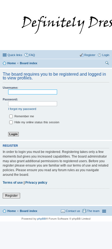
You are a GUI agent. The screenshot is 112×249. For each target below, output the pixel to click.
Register (11, 196)
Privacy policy (36, 183)
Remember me (24, 116)
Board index (28, 211)
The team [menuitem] (93, 211)
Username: (10, 87)
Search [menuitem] (107, 64)
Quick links (15, 55)
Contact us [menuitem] (73, 211)
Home (11, 211)
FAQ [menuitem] (32, 55)
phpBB (41, 218)
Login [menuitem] (105, 55)
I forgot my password (22, 108)
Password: (10, 99)
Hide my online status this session (36, 122)
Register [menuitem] (89, 55)
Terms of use (13, 183)
